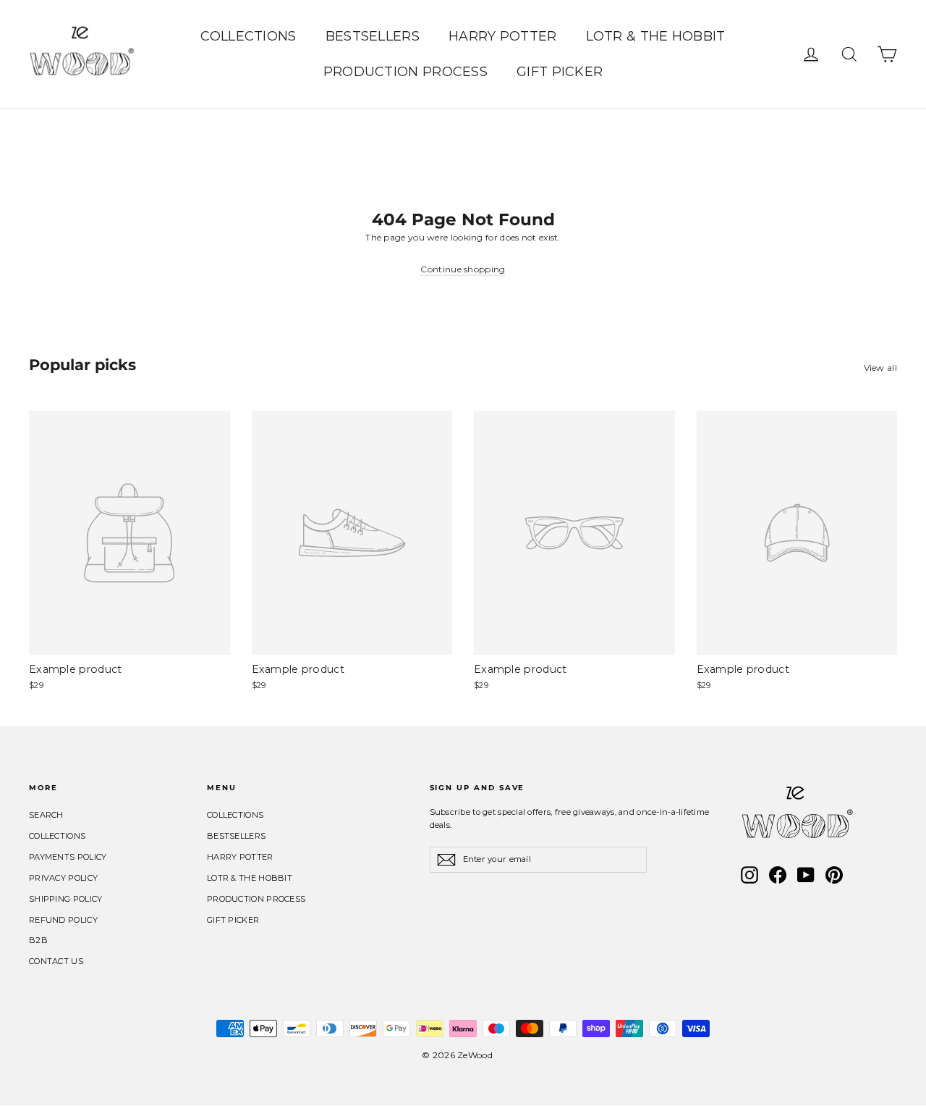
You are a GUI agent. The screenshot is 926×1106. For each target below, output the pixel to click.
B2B (38, 940)
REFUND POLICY (63, 920)
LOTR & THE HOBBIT (656, 36)
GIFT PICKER (560, 72)
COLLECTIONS (248, 36)
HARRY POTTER (503, 36)
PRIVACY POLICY (63, 878)
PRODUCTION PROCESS (405, 72)
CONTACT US (56, 961)
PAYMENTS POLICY (68, 857)
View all (880, 367)
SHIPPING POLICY (66, 899)
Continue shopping (462, 269)
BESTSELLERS (373, 36)
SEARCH (46, 815)
